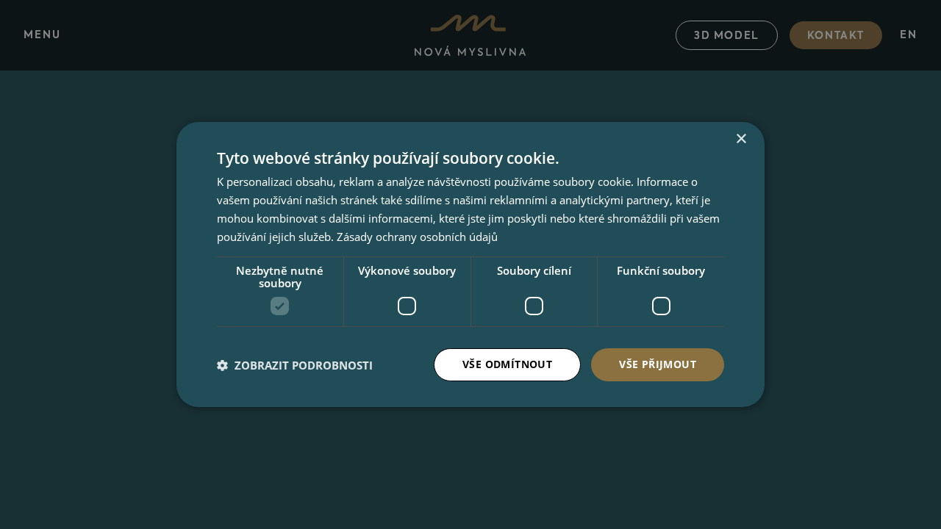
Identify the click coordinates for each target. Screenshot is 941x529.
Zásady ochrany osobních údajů (417, 236)
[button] (295, 365)
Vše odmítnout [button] (507, 364)
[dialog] (470, 264)
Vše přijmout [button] (657, 364)
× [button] (740, 139)
